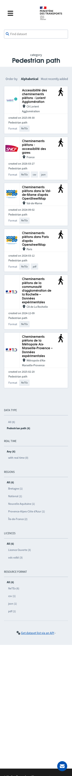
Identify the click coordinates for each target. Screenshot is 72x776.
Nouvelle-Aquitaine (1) (21, 504)
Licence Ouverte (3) (19, 550)
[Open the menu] (20, 13)
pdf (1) (12, 611)
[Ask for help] (62, 766)
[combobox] (36, 34)
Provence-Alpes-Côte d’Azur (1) (26, 511)
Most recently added (54, 79)
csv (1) (12, 596)
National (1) (15, 496)
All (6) (11, 422)
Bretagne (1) (15, 488)
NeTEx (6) (13, 588)
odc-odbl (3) (15, 557)
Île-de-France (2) (17, 519)
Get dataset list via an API (37, 633)
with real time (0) (18, 457)
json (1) (12, 603)
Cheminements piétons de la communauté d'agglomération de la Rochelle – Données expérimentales (36, 291)
